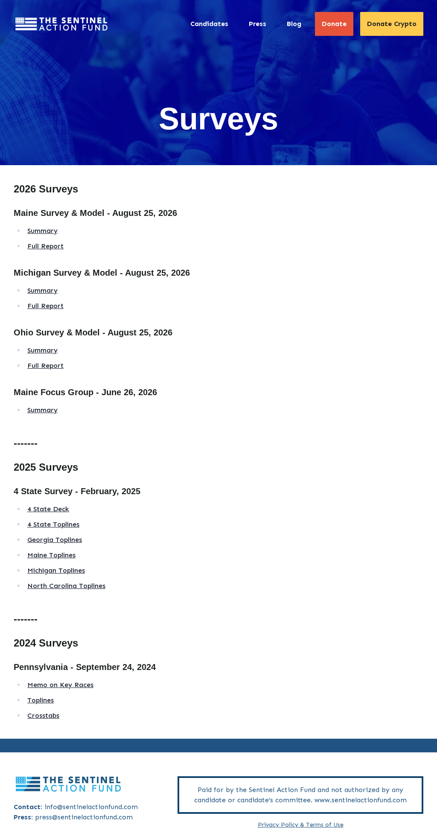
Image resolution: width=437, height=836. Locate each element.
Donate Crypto (392, 24)
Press (257, 24)
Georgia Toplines (54, 540)
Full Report (45, 246)
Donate (334, 24)
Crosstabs (43, 715)
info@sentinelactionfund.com (91, 807)
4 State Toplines (53, 524)
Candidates (209, 24)
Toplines (40, 700)
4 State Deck (48, 509)
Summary (42, 231)
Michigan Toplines (56, 570)
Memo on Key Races (60, 685)
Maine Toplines (51, 555)
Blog (294, 24)
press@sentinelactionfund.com (84, 817)
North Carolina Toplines (66, 586)
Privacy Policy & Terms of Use (301, 824)
